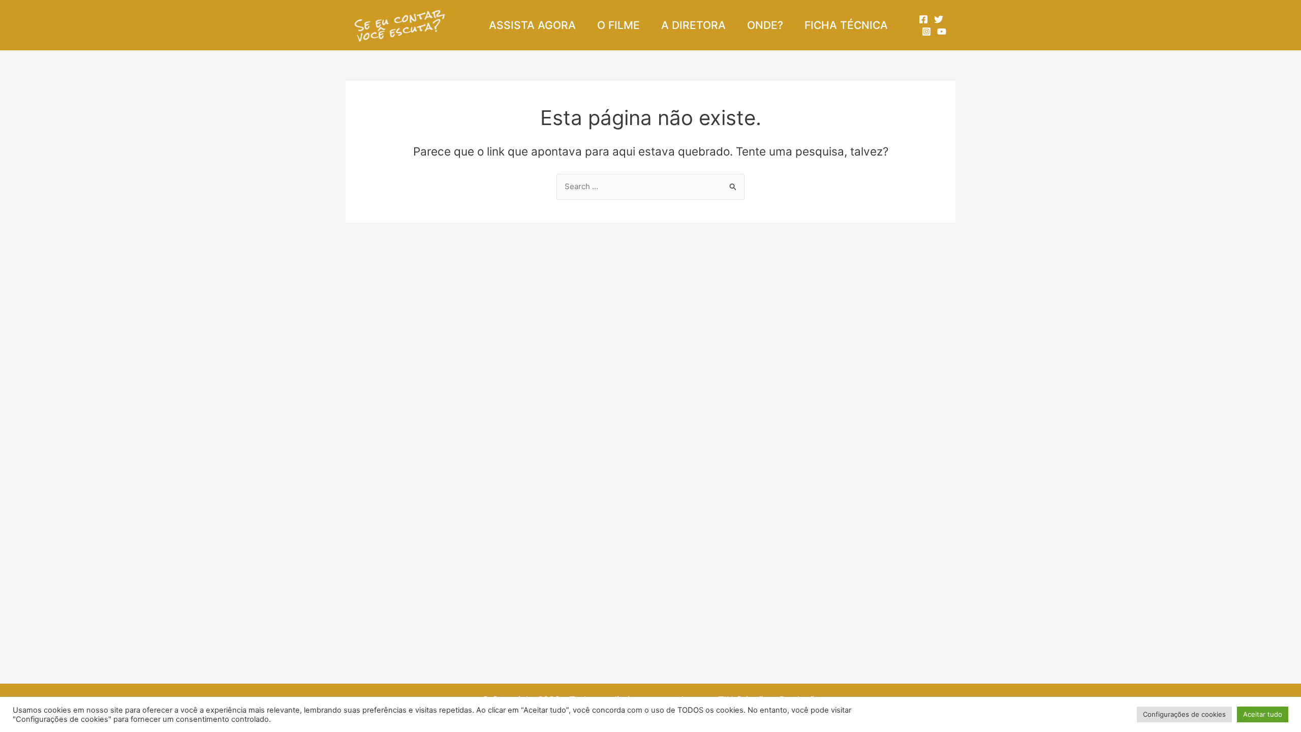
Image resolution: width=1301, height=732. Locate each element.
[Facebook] (923, 19)
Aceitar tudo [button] (1262, 714)
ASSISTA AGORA (532, 25)
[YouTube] (941, 31)
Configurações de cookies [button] (1184, 714)
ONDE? (765, 25)
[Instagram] (926, 31)
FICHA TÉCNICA (846, 25)
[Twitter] (938, 19)
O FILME (618, 25)
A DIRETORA (693, 25)
